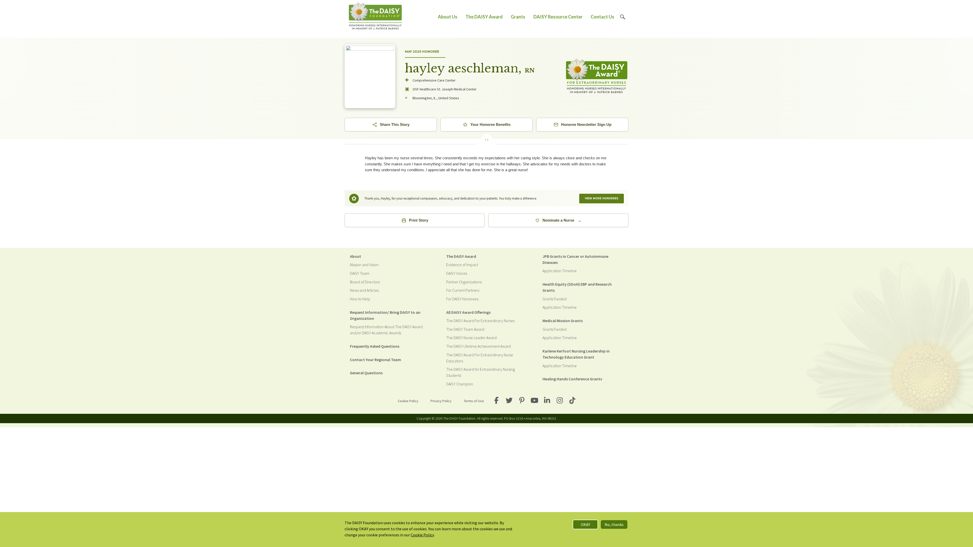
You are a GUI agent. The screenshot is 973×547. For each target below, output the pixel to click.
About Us (447, 16)
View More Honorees (601, 198)
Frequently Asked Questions (374, 346)
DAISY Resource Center (558, 16)
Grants (518, 16)
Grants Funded (554, 298)
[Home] (375, 17)
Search (622, 16)
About (355, 256)
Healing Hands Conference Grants (572, 378)
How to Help (360, 298)
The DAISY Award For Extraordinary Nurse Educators (479, 357)
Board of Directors (365, 281)
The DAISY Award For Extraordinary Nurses (480, 320)
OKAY (585, 524)
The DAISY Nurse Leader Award (471, 337)
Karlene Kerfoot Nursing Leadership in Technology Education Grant (576, 354)
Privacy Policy (441, 401)
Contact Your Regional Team (375, 359)
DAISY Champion (459, 383)
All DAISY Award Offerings (468, 312)
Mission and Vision (364, 264)
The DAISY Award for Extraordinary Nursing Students (480, 372)
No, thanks (614, 524)
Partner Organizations (464, 281)
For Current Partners (462, 290)
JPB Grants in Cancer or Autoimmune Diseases (575, 259)
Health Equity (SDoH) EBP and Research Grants (577, 287)
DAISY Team (359, 273)
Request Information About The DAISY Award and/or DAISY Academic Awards (386, 329)
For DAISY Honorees (462, 298)
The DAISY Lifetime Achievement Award (478, 346)
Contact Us (602, 16)
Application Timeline (559, 270)
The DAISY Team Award (465, 329)
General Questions (366, 372)
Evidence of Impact (462, 264)
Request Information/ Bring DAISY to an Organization (385, 315)
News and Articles (364, 290)
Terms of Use (474, 401)
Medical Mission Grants (562, 320)
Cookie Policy (408, 401)
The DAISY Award (484, 16)
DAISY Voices (456, 273)
